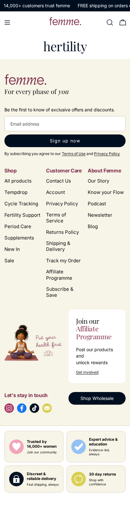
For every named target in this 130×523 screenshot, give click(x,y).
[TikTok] (34, 408)
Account (55, 192)
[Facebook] (22, 408)
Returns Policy (62, 232)
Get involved (87, 372)
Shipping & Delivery (58, 246)
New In (12, 249)
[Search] (109, 22)
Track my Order (63, 261)
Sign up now (65, 140)
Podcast (97, 204)
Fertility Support (22, 215)
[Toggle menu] (7, 22)
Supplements (19, 238)
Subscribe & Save (60, 292)
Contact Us (58, 181)
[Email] (47, 408)
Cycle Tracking (21, 204)
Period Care (17, 226)
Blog (93, 226)
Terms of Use (74, 153)
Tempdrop (15, 192)
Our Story (98, 181)
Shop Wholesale (97, 398)
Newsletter (100, 215)
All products (18, 181)
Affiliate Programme (59, 275)
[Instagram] (9, 408)
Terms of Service (56, 218)
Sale (9, 261)
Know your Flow (106, 192)
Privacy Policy (107, 153)
